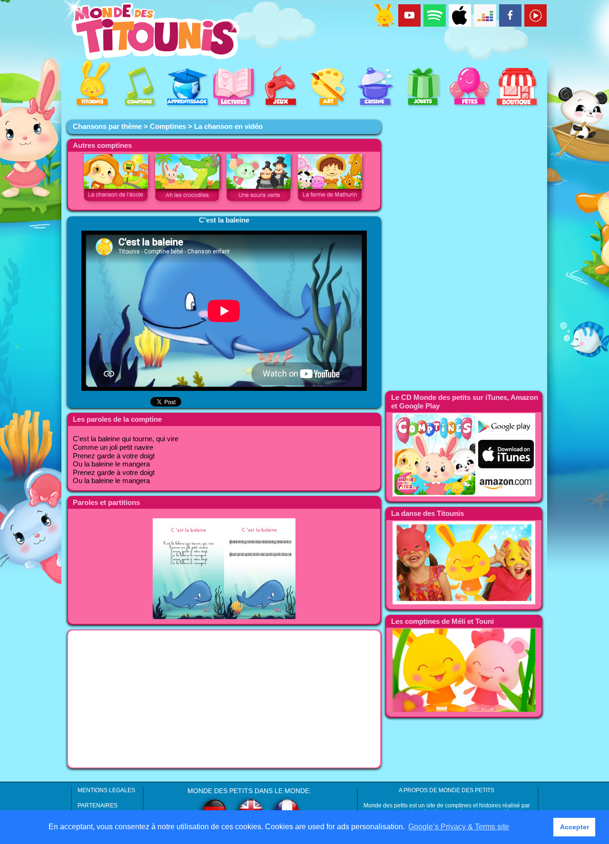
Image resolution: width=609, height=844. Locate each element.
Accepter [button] (574, 827)
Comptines (168, 126)
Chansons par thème (107, 126)
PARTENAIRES (98, 805)
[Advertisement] (224, 699)
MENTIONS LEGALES (106, 790)
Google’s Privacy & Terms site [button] (458, 827)
